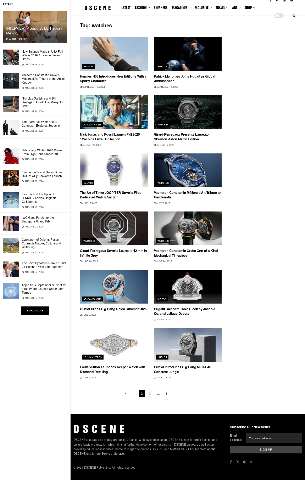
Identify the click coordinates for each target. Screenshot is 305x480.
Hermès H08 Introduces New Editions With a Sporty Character (113, 78)
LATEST (126, 7)
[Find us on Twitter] (237, 462)
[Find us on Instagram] (244, 462)
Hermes (88, 66)
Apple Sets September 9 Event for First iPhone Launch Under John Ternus (44, 288)
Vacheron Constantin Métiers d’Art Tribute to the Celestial (187, 194)
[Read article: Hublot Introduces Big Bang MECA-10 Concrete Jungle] (188, 345)
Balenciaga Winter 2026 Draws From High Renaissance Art (42, 152)
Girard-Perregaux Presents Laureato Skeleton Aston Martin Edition (181, 136)
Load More (35, 310)
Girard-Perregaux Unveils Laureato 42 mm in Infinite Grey (113, 253)
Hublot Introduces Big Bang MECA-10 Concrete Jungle (182, 369)
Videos (162, 299)
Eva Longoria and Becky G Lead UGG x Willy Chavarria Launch (43, 174)
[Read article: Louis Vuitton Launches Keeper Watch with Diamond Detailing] (114, 345)
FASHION (141, 7)
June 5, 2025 (89, 377)
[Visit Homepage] (98, 7)
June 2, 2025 (163, 377)
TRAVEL (220, 7)
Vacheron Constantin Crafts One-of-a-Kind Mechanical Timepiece (186, 253)
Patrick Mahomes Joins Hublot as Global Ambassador (184, 78)
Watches (163, 124)
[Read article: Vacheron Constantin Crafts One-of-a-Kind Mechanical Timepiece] (188, 228)
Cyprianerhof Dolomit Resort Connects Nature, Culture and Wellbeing (41, 243)
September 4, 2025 (167, 86)
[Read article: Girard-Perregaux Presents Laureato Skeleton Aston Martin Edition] (188, 112)
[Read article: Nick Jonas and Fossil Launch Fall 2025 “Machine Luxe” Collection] (114, 112)
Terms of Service (113, 453)
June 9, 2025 (89, 314)
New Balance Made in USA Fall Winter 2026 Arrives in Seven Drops (42, 55)
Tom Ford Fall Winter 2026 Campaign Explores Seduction (41, 124)
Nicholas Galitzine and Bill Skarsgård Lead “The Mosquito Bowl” (42, 102)
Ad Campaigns (92, 124)
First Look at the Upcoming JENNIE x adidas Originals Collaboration (39, 198)
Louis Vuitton (92, 357)
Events (88, 182)
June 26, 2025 (90, 261)
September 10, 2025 (93, 86)
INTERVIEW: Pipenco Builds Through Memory (34, 30)
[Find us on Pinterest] (251, 462)
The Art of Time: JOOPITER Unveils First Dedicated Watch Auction (110, 194)
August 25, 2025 (91, 144)
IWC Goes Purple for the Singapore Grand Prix (38, 219)
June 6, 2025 (163, 319)
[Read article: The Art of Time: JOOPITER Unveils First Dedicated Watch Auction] (114, 170)
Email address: (236, 437)
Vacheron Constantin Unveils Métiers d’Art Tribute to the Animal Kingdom (44, 78)
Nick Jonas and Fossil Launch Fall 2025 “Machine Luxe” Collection (110, 136)
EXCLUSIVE (201, 7)
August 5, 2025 (165, 144)
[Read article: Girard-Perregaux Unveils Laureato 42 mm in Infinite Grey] (114, 228)
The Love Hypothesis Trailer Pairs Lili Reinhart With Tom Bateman (44, 265)
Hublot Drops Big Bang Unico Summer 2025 (113, 308)
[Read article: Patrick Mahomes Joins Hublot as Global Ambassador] (188, 54)
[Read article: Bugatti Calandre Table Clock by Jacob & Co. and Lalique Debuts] (188, 287)
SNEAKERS (160, 7)
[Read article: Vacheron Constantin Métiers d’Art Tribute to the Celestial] (188, 170)
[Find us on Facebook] (231, 462)
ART (234, 7)
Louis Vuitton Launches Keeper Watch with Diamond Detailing (112, 369)
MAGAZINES (179, 7)
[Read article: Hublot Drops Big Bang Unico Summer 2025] (114, 287)
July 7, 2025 (163, 203)
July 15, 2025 (89, 203)
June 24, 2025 (164, 261)
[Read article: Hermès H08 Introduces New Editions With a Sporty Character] (114, 54)
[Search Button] (294, 15)
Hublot (162, 66)
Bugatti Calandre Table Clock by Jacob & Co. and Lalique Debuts (185, 311)
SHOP (248, 7)
